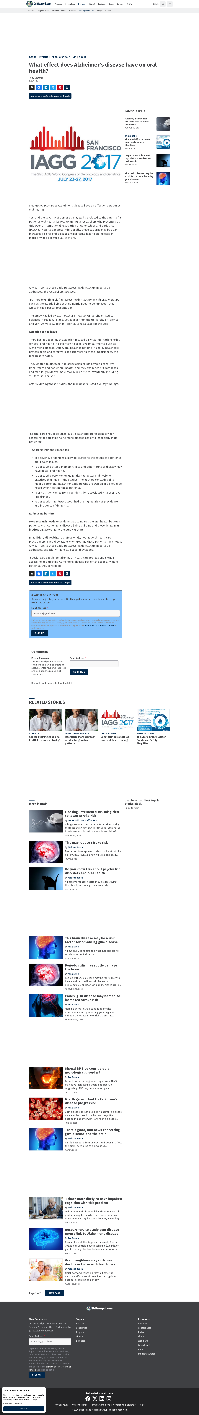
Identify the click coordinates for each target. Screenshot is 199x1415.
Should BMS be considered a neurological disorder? (87, 1070)
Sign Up (39, 633)
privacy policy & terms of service (99, 625)
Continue (79, 672)
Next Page (54, 1293)
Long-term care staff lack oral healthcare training (115, 738)
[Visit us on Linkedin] (102, 1398)
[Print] (32, 87)
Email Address (39, 608)
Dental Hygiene (38, 57)
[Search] (163, 4)
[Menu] (170, 4)
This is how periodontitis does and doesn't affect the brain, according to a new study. (93, 1144)
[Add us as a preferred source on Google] (67, 87)
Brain (82, 57)
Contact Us (118, 1405)
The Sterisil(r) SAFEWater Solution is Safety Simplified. (138, 142)
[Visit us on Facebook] (87, 1398)
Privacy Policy (61, 1405)
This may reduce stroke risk (86, 842)
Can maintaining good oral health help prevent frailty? (44, 738)
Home (142, 1405)
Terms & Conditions (100, 1405)
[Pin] (60, 87)
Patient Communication (77, 733)
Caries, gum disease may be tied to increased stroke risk (92, 998)
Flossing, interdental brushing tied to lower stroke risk (137, 121)
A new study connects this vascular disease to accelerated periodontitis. (92, 952)
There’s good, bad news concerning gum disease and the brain (92, 1132)
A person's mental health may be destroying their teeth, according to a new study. (91, 883)
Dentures (34, 733)
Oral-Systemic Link (63, 57)
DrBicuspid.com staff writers (82, 820)
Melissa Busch (75, 847)
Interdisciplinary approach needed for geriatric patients (80, 740)
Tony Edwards (36, 78)
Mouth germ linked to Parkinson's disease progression (91, 1101)
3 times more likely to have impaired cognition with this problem (93, 1201)
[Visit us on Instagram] (109, 1398)
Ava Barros (73, 946)
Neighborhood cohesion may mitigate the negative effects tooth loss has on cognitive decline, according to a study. (90, 1277)
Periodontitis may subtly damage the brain (91, 967)
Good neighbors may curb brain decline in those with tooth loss (90, 1262)
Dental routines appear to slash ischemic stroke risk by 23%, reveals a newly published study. (93, 853)
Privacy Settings (79, 1405)
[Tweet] (53, 87)
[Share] (39, 87)
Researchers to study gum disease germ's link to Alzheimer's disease (92, 1231)
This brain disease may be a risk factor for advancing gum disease (139, 176)
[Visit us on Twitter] (94, 1398)
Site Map (131, 1405)
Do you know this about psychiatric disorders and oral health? (138, 158)
